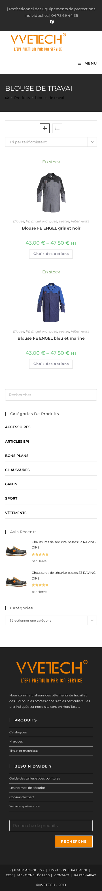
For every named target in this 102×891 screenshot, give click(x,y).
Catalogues (18, 732)
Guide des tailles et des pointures (34, 778)
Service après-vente (24, 806)
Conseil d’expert (21, 797)
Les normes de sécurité (27, 788)
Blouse (18, 221)
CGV (9, 875)
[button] (77, 164)
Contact (61, 875)
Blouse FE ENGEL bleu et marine (51, 338)
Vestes (64, 221)
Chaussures (17, 470)
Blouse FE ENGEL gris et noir (51, 228)
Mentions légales (33, 875)
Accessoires (18, 427)
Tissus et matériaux (24, 751)
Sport (11, 498)
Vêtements (80, 221)
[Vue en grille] (45, 128)
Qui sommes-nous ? (27, 870)
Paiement (79, 870)
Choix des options (51, 253)
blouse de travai (49, 97)
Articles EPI (17, 441)
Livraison (57, 870)
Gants (11, 484)
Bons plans (17, 455)
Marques (49, 221)
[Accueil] (7, 97)
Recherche (74, 841)
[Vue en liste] (57, 128)
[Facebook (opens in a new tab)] (51, 21)
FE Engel (33, 221)
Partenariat (85, 875)
